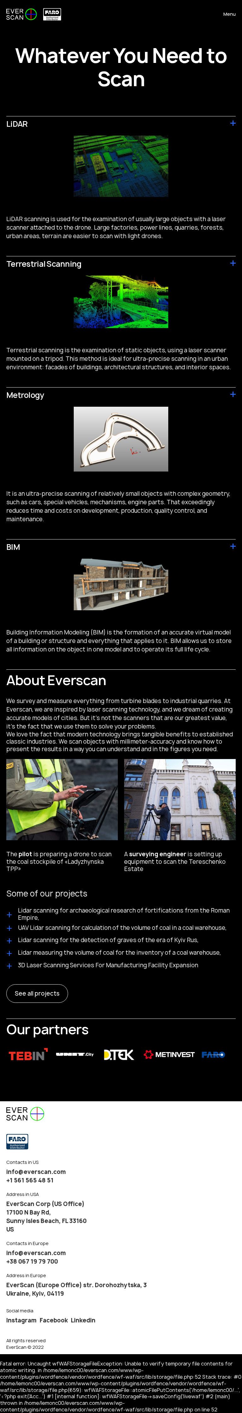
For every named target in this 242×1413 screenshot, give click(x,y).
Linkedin (83, 1320)
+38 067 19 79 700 (32, 1261)
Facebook (54, 1320)
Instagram (21, 1320)
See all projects (37, 993)
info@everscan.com (36, 1172)
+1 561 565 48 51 (30, 1180)
